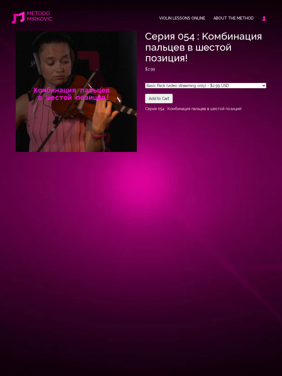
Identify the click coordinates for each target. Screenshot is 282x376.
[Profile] (262, 18)
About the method (233, 18)
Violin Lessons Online (182, 18)
